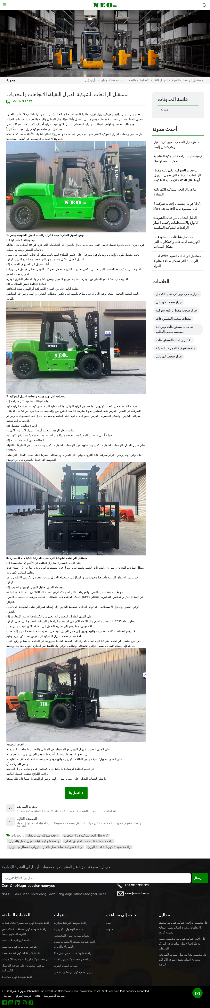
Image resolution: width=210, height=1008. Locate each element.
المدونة (8, 996)
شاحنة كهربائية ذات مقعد (16, 940)
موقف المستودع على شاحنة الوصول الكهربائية (23, 968)
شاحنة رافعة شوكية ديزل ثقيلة (72, 959)
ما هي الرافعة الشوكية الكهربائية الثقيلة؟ (174, 192)
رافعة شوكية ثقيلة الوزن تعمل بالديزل (34, 841)
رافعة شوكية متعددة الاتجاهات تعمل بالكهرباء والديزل (75, 944)
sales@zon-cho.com (138, 893)
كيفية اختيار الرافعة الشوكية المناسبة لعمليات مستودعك (177, 158)
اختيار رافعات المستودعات (173, 340)
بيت (108, 923)
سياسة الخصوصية (54, 996)
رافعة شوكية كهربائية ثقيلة (17, 977)
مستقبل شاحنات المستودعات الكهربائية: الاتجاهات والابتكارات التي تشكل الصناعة (177, 242)
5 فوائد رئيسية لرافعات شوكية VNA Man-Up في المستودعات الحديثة (177, 206)
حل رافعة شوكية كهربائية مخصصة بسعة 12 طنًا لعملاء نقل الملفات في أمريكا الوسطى (182, 943)
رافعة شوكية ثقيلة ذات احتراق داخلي (88, 841)
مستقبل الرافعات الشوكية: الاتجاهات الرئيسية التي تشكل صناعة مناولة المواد (177, 261)
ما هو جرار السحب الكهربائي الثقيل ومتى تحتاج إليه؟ (176, 144)
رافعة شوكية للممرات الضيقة (175, 348)
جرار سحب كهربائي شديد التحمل (177, 294)
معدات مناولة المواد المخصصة (72, 935)
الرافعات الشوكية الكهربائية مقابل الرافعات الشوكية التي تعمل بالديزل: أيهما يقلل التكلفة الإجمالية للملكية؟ (177, 175)
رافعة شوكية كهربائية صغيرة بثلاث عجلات (26, 923)
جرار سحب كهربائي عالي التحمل (73, 972)
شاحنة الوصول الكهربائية (68, 929)
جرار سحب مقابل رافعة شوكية (176, 310)
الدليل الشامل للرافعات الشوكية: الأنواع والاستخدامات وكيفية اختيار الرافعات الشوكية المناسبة (175, 223)
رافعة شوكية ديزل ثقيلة (42, 835)
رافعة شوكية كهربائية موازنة (71, 923)
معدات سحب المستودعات (173, 319)
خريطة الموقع (24, 996)
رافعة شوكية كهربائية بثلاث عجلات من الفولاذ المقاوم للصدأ (24, 932)
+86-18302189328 (137, 885)
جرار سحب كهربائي (169, 302)
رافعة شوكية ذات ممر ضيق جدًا (72, 953)
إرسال (198, 878)
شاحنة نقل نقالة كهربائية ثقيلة (19, 946)
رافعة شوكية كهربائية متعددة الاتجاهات (24, 959)
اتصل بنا (74, 793)
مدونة (115, 80)
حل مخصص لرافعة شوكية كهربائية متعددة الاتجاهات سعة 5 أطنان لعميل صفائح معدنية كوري (183, 927)
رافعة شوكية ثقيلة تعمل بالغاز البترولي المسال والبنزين (45, 847)
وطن (103, 80)
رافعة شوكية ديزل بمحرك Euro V (86, 835)
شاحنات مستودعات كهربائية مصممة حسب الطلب (174, 329)
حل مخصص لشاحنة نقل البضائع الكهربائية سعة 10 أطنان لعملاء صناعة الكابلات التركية (183, 959)
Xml (37, 996)
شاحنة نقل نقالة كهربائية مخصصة (21, 953)
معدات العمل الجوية (66, 966)
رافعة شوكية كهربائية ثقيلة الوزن (109, 847)
